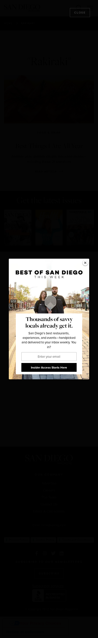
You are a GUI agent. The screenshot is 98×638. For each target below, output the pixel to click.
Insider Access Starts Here (49, 367)
